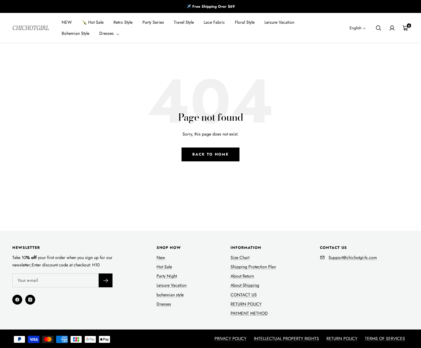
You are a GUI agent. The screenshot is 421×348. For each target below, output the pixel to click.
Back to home (210, 154)
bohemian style (170, 295)
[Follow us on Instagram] (30, 300)
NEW (67, 22)
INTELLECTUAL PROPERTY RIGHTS (286, 338)
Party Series (153, 22)
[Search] (378, 28)
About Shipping (245, 285)
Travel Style (184, 22)
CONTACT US (244, 295)
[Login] (392, 28)
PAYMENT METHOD (249, 313)
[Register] (105, 280)
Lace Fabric (214, 22)
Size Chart (240, 257)
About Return (242, 276)
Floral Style (245, 22)
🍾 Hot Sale (93, 22)
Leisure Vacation (279, 22)
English (355, 28)
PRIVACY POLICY (231, 338)
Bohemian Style (75, 33)
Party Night (167, 276)
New (161, 257)
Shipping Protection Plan (253, 267)
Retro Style (123, 22)
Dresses (107, 33)
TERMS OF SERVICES (385, 338)
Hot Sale (164, 267)
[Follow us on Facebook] (17, 300)
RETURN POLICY (246, 304)
